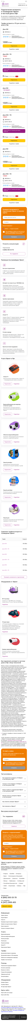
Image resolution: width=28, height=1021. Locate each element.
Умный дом (3, 940)
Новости (3, 919)
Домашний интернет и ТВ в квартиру (9, 955)
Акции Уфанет (4, 917)
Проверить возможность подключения (14, 577)
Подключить (14, 46)
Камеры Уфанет (4, 982)
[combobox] (14, 217)
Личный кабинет (5, 976)
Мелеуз (5, 881)
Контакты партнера (5, 967)
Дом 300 (5, 29)
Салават (21, 883)
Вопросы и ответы (5, 969)
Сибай (5, 885)
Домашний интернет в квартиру (8, 953)
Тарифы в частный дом (6, 959)
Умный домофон (5, 938)
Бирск (5, 876)
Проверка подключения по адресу (9, 921)
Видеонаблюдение (5, 934)
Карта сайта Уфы (5, 994)
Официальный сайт (5, 974)
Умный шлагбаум (5, 942)
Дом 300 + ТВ (7, 54)
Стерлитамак (11, 885)
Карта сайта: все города (6, 992)
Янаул (5, 888)
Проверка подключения (13, 740)
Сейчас (6, 228)
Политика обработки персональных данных (12, 1007)
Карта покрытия (5, 926)
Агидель (6, 873)
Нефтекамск (12, 881)
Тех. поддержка (14, 253)
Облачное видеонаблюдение (8, 936)
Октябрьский (20, 881)
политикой (12, 232)
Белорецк (18, 873)
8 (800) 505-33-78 (22, 5)
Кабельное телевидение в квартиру (9, 957)
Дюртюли (14, 878)
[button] (14, 18)
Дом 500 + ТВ (7, 115)
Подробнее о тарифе (14, 49)
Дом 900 (5, 149)
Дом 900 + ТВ (7, 174)
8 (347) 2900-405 (8, 902)
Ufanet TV (3, 945)
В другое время (14, 228)
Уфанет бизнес (4, 915)
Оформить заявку (6, 906)
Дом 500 (5, 88)
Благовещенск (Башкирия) (15, 876)
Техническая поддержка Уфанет (8, 965)
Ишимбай (21, 878)
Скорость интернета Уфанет (7, 928)
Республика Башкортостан (10, 883)
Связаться (14, 826)
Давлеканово (7, 878)
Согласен (23, 1017)
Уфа (4, 1)
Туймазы (19, 885)
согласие (10, 231)
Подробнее (16, 383)
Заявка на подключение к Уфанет (9, 924)
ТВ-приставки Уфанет (6, 986)
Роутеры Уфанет (5, 984)
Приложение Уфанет (6, 947)
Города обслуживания (6, 972)
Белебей (12, 873)
